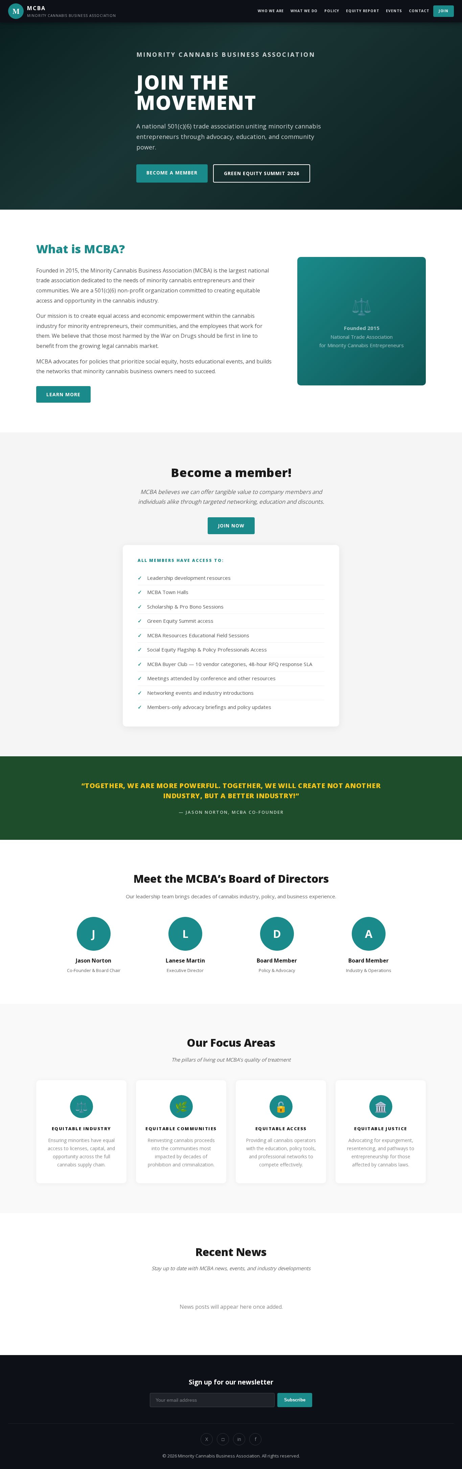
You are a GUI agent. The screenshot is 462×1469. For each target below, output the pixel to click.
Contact (419, 10)
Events (394, 10)
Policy (331, 10)
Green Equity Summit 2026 (261, 173)
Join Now (231, 525)
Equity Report (362, 10)
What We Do (304, 10)
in (239, 1439)
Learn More (63, 394)
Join (443, 10)
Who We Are (271, 10)
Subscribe (294, 1399)
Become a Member (172, 172)
